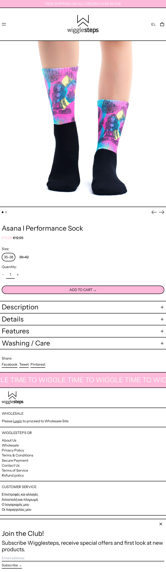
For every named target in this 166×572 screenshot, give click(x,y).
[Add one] (18, 275)
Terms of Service (15, 470)
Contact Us (11, 465)
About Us (9, 440)
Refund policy (13, 475)
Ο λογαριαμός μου (15, 504)
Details (13, 319)
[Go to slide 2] (6, 212)
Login (17, 421)
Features (15, 331)
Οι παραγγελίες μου (16, 509)
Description (20, 307)
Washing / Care (26, 343)
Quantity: (9, 267)
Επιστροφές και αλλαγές (20, 494)
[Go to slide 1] (2, 212)
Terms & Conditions (17, 455)
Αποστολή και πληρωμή (20, 499)
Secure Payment (15, 460)
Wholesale (10, 445)
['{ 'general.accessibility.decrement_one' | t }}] (3, 275)
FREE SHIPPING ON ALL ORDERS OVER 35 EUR (83, 4)
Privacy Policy (13, 450)
